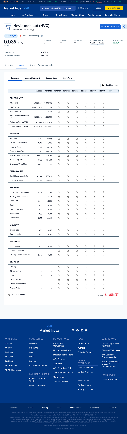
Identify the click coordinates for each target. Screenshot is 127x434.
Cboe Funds (58, 377)
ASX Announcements (63, 373)
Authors (81, 348)
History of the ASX (86, 390)
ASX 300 (9, 361)
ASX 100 (9, 352)
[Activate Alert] (124, 26)
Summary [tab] (15, 78)
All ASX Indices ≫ (13, 370)
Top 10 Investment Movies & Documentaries (110, 364)
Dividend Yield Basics (111, 350)
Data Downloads (85, 368)
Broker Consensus (37, 386)
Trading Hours (84, 385)
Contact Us (112, 408)
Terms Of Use (75, 408)
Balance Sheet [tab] (51, 78)
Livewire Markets (109, 380)
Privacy (45, 408)
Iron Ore (33, 343)
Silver (31, 357)
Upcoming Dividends (62, 350)
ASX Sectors (59, 359)
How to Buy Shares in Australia (111, 345)
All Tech (107, 2)
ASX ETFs (57, 364)
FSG (59, 408)
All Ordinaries (11, 366)
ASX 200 (42, 2)
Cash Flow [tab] (67, 78)
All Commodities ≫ (38, 366)
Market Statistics (85, 372)
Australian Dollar (61, 382)
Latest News (83, 343)
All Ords (63, 2)
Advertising (94, 408)
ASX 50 (8, 348)
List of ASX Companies (58, 345)
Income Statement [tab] (32, 78)
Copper (32, 361)
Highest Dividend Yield (37, 380)
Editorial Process (85, 352)
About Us (13, 408)
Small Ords (85, 2)
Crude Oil (33, 348)
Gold (31, 352)
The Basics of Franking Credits (109, 356)
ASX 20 (8, 343)
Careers (30, 408)
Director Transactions (63, 355)
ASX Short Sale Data (62, 368)
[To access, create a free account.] (57, 103)
